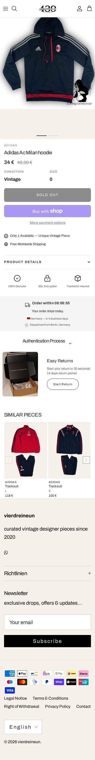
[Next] (86, 460)
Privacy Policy (57, 706)
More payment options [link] (47, 223)
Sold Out (47, 195)
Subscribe (47, 641)
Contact (83, 706)
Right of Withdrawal (21, 706)
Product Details (23, 262)
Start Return (62, 384)
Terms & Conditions (50, 698)
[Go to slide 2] (54, 135)
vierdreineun (29, 742)
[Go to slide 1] (41, 135)
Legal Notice (15, 698)
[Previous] (8, 460)
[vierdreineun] (47, 9)
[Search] (16, 8)
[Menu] (5, 8)
